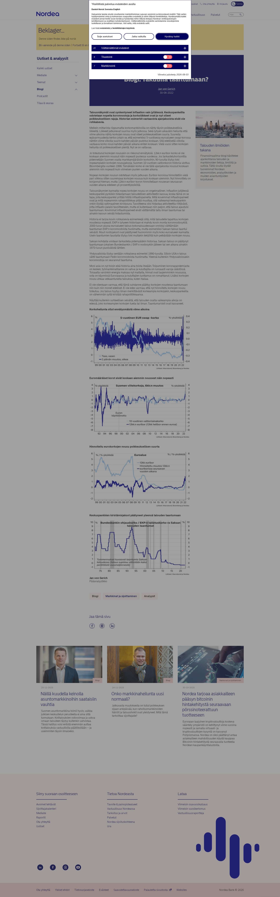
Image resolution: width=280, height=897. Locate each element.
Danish (95, 9)
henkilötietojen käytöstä (123, 28)
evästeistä (105, 28)
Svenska (109, 9)
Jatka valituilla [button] (139, 36)
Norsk (101, 9)
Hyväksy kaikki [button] (172, 36)
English (116, 9)
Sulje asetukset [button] (105, 36)
